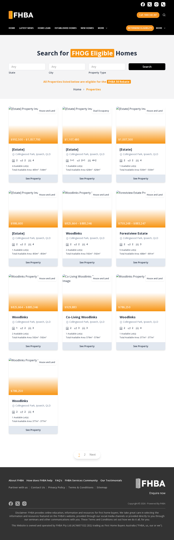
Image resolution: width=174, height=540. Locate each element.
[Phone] (163, 4)
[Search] (164, 15)
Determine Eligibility (140, 28)
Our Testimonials (111, 480)
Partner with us (18, 487)
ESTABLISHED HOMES (65, 28)
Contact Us (38, 487)
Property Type (97, 72)
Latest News (26, 28)
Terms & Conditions (80, 487)
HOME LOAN (44, 28)
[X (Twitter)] (149, 4)
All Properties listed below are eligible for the (86, 82)
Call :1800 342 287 (148, 14)
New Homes (87, 28)
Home (12, 28)
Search (147, 67)
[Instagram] (156, 4)
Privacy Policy (56, 487)
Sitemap (102, 487)
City (51, 72)
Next (93, 454)
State (12, 72)
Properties (93, 89)
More (101, 28)
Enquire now (157, 493)
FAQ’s (58, 480)
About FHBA (16, 480)
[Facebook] (143, 4)
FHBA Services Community (81, 480)
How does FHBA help (40, 480)
